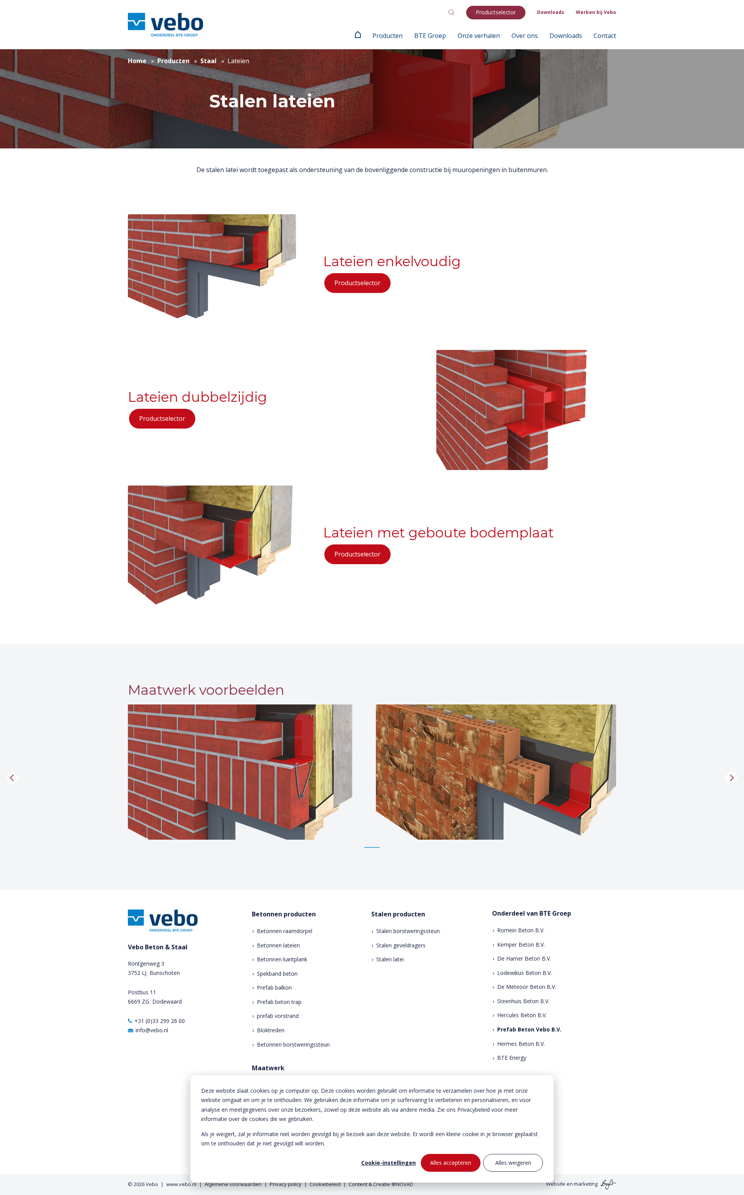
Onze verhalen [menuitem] (479, 35)
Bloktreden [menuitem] (270, 1030)
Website (555, 1183)
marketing (586, 1183)
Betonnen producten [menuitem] (284, 914)
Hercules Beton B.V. (522, 1015)
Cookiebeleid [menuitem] (325, 1184)
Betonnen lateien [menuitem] (278, 945)
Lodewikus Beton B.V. (524, 972)
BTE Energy (511, 1057)
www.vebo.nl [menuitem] (181, 1184)
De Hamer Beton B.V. (524, 958)
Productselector (357, 283)
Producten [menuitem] (387, 35)
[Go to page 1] (372, 847)
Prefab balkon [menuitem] (274, 987)
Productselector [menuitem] (496, 12)
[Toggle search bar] (451, 12)
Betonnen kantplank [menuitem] (282, 959)
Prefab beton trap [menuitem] (279, 1002)
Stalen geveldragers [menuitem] (400, 945)
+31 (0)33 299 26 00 (159, 1021)
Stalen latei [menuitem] (390, 959)
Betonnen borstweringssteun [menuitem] (293, 1044)
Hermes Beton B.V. (521, 1043)
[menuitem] (358, 35)
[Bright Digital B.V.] (607, 1183)
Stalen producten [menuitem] (398, 914)
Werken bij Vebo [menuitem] (596, 12)
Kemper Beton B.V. (521, 944)
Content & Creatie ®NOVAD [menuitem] (381, 1184)
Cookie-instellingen (388, 1162)
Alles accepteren (450, 1162)
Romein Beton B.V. (520, 930)
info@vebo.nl (152, 1030)
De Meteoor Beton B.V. (526, 986)
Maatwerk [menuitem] (268, 1068)
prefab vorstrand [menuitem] (278, 1015)
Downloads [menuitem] (550, 12)
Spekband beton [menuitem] (277, 973)
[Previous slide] (12, 778)
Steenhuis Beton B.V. (523, 1001)
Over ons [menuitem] (525, 35)
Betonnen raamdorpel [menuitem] (284, 931)
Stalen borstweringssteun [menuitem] (408, 931)
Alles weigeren (513, 1162)
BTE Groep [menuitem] (430, 35)
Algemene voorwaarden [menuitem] (233, 1184)
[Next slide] (731, 778)
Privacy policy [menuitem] (285, 1184)
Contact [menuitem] (605, 35)
